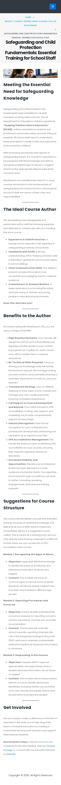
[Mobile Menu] (53, 6)
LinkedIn (11, 754)
